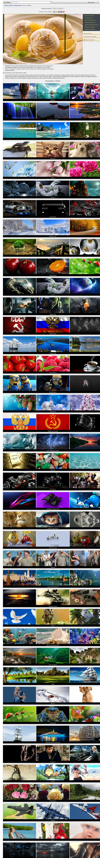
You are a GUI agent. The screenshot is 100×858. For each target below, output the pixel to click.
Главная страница (8, 5)
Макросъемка (18, 5)
